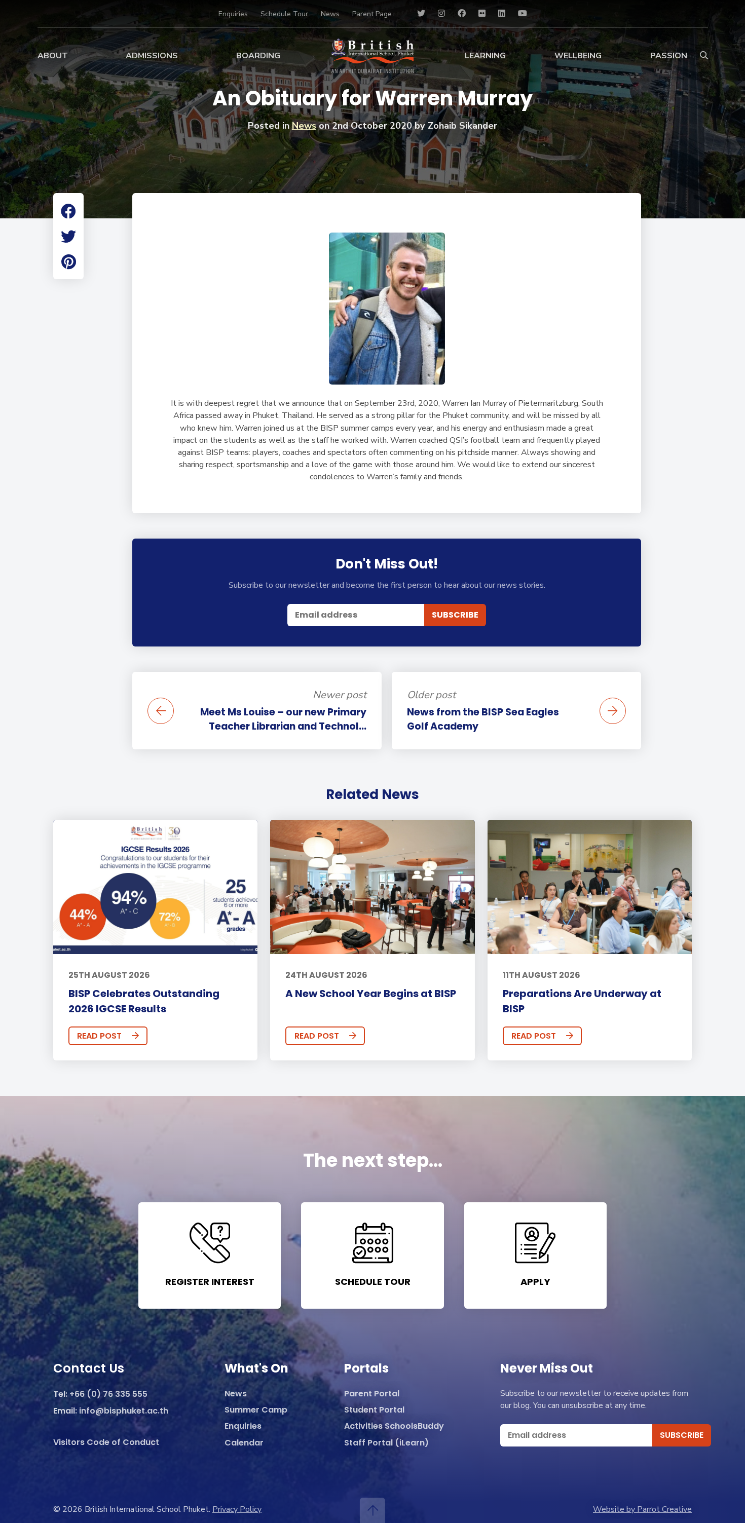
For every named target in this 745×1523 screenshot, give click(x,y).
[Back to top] (372, 1510)
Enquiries (233, 14)
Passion (668, 55)
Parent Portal (371, 1394)
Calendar (244, 1443)
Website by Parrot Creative (642, 1509)
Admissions (152, 55)
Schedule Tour (284, 14)
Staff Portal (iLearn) (386, 1443)
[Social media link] (421, 14)
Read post (99, 1036)
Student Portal (374, 1410)
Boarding (258, 55)
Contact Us (88, 1369)
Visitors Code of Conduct (106, 1442)
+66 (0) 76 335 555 (108, 1394)
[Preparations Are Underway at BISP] (590, 887)
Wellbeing (578, 55)
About (53, 55)
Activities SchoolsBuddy (394, 1426)
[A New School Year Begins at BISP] (372, 887)
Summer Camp (256, 1410)
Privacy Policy (237, 1509)
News (330, 14)
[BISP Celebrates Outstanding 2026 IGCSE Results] (155, 887)
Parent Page (372, 14)
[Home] (372, 55)
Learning (485, 55)
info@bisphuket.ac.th (123, 1411)
